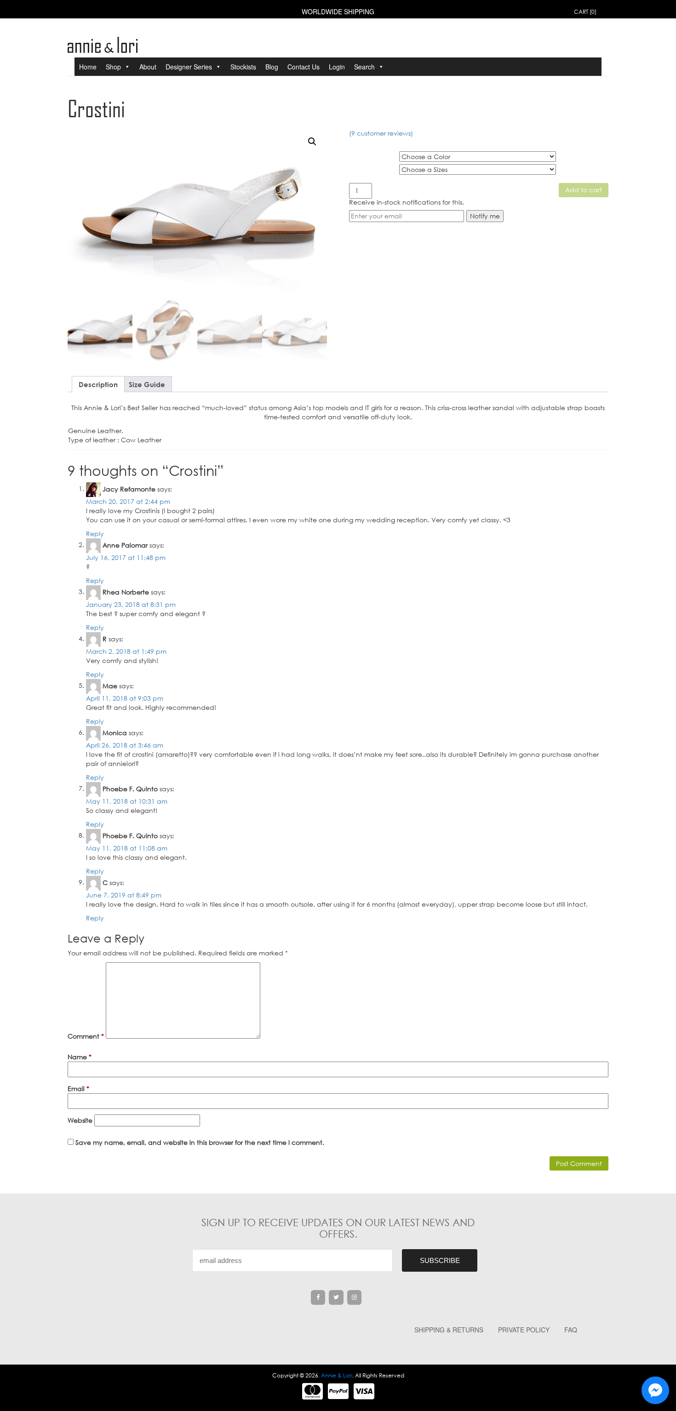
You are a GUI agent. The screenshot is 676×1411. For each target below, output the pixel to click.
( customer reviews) (381, 133)
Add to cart (583, 189)
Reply (95, 533)
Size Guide (147, 384)
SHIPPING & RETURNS (448, 1329)
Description (98, 384)
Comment (86, 1036)
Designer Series (189, 66)
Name (80, 1056)
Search (364, 66)
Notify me (485, 215)
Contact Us (303, 66)
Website (80, 1120)
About (147, 66)
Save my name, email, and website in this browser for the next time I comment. (199, 1142)
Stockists (243, 66)
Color (358, 155)
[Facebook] (318, 1297)
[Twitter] (336, 1297)
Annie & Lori (336, 1375)
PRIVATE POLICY (524, 1329)
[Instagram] (354, 1297)
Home (88, 66)
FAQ (570, 1329)
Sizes (357, 167)
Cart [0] (585, 12)
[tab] (98, 384)
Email (78, 1088)
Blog (271, 66)
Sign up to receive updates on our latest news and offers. (338, 1228)
